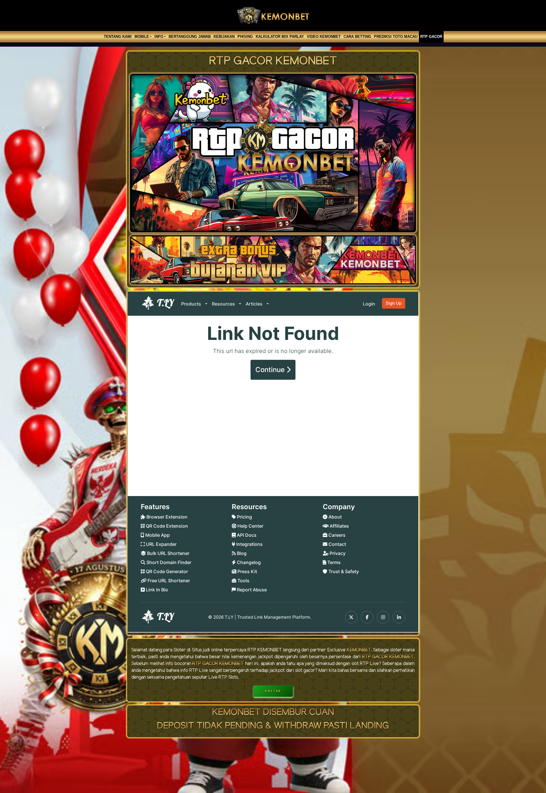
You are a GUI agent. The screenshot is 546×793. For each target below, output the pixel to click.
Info (158, 36)
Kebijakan (224, 36)
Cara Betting (357, 36)
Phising (245, 36)
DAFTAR (273, 691)
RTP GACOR (431, 36)
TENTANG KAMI (118, 36)
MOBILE (142, 36)
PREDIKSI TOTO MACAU (395, 36)
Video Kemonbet (324, 36)
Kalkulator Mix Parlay (280, 36)
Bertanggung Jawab (190, 36)
